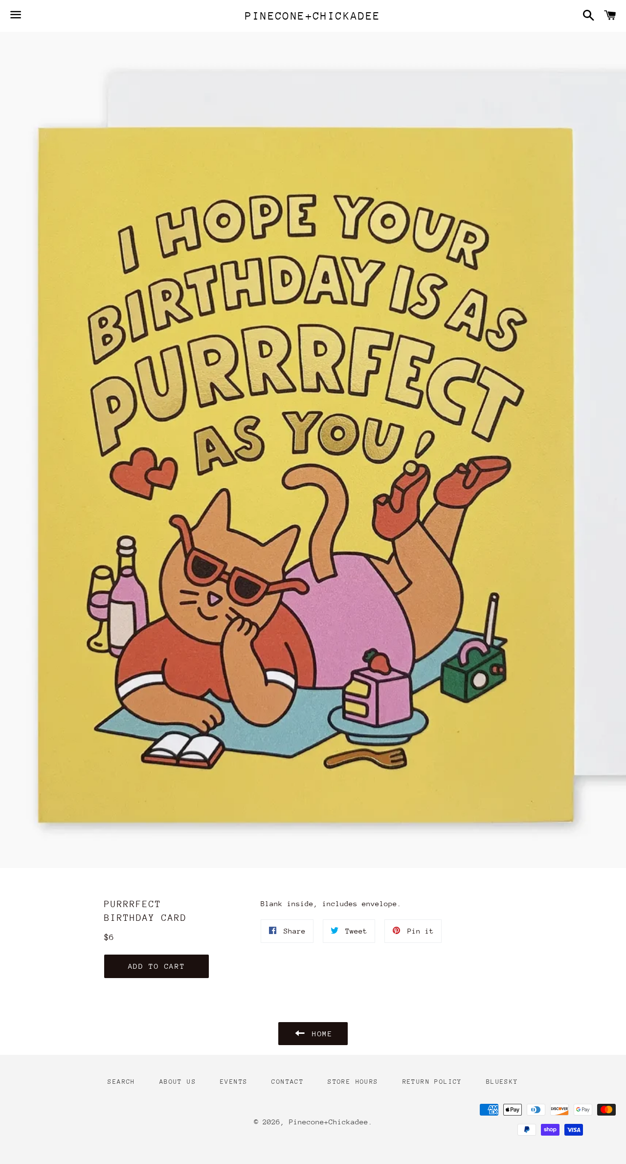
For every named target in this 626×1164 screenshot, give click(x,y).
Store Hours (353, 1081)
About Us (177, 1081)
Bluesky (502, 1081)
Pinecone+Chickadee (312, 16)
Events (233, 1081)
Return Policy (432, 1081)
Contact (287, 1081)
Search (121, 1081)
